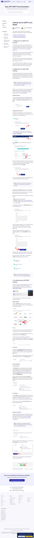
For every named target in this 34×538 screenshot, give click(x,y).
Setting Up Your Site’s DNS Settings (19, 36)
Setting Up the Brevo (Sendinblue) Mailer (7, 41)
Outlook (20, 500)
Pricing (10, 1)
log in (23, 48)
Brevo (19, 501)
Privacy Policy (18, 530)
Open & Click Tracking (12, 504)
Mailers (3, 25)
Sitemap (22, 530)
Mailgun (28, 500)
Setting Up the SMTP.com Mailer (6, 44)
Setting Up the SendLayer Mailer (6, 34)
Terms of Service (13, 530)
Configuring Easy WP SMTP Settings (19, 37)
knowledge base (24, 83)
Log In (24, 1)
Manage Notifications (12, 503)
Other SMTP (28, 501)
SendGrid (20, 502)
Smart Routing (20, 425)
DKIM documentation (26, 275)
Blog (22, 1)
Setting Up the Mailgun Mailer (6, 37)
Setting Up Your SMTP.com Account (19, 34)
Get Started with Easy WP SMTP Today (17, 480)
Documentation (18, 1)
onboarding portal (25, 91)
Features (14, 1)
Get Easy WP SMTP (29, 1)
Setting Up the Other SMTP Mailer (6, 47)
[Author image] (13, 28)
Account (2, 505)
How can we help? (19, 468)
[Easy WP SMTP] (5, 1)
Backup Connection (20, 414)
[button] (21, 465)
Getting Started (4, 23)
